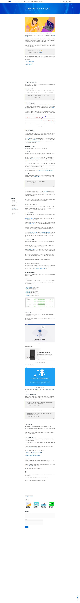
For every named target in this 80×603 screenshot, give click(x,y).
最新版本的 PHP (31, 223)
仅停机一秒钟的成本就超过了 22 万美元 (33, 141)
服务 (24, 1)
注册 (66, 1)
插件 (21, 1)
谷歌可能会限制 (47, 104)
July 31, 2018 (40, 52)
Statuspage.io (38, 389)
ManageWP (28, 295)
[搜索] (61, 1)
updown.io (28, 285)
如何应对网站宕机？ (29, 64)
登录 (63, 1)
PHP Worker (27, 203)
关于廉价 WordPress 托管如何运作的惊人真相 (45, 170)
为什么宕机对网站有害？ (30, 61)
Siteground (33, 158)
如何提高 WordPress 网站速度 (32, 447)
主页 (15, 1)
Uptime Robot (28, 291)
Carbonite (28, 138)
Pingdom (28, 289)
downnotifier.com (29, 287)
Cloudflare (35, 232)
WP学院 (35, 1)
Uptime (27, 288)
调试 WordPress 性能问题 (30, 454)
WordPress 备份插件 (28, 465)
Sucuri (31, 232)
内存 (44, 191)
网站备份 (27, 496)
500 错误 (34, 249)
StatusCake (28, 293)
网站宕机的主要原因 (29, 62)
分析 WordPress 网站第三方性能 (39, 268)
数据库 (47, 191)
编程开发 (26, 6)
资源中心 (40, 1)
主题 (18, 1)
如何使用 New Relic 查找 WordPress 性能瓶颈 (34, 452)
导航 (32, 1)
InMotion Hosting (28, 159)
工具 (28, 1)
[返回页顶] (78, 600)
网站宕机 (31, 496)
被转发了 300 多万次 (36, 176)
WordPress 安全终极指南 (34, 224)
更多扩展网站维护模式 (50, 389)
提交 (26, 526)
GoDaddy (37, 158)
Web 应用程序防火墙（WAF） (46, 232)
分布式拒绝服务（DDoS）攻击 (30, 218)
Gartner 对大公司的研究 (33, 139)
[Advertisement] (40, 72)
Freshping (28, 292)
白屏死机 (30, 249)
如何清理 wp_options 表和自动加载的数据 (33, 455)
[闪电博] (10, 1)
